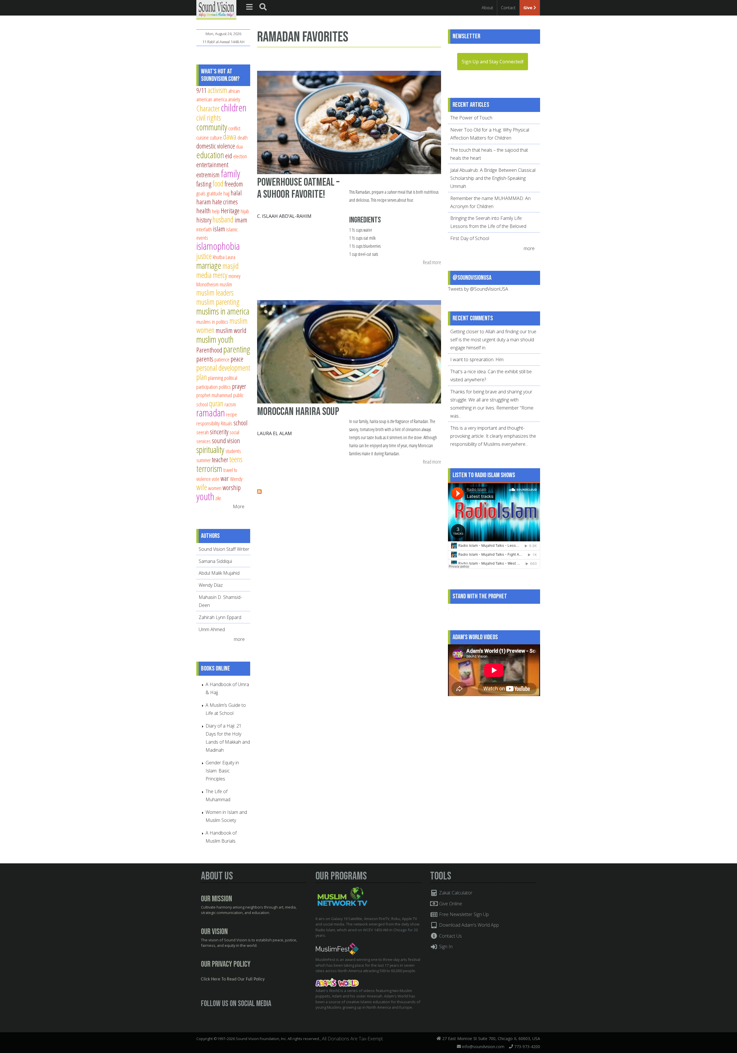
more (240, 639)
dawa (229, 136)
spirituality (210, 449)
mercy (220, 275)
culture (216, 137)
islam (219, 228)
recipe (231, 414)
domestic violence (215, 146)
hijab (245, 211)
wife (201, 487)
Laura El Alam (274, 433)
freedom (234, 183)
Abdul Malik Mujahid (219, 573)
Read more (432, 262)
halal (236, 192)
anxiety (234, 99)
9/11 (201, 90)
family (230, 173)
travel (228, 470)
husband (222, 219)
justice (204, 256)
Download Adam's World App (468, 925)
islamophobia (218, 246)
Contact (508, 7)
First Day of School (469, 238)
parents (204, 358)
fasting (203, 183)
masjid (231, 265)
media (204, 275)
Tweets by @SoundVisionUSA (478, 289)
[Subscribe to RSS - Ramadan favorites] (259, 492)
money (234, 276)
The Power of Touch (471, 118)
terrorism (209, 468)
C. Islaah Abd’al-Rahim (284, 216)
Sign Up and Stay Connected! (492, 61)
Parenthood (209, 350)
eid (228, 155)
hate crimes (225, 201)
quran (216, 403)
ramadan (210, 412)
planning (215, 378)
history (203, 219)
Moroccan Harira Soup (298, 411)
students (233, 451)
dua (239, 146)
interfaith (204, 229)
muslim (226, 284)
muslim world (231, 330)
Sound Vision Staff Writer (224, 549)
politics (225, 387)
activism (217, 90)
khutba (219, 257)
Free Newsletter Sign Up (463, 914)
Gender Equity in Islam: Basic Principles (222, 770)
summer (203, 460)
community (211, 127)
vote (215, 479)
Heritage (230, 210)
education (210, 155)
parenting (236, 349)
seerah (202, 432)
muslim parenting (218, 301)
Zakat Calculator (455, 893)
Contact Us (450, 936)
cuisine (202, 137)
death (243, 137)
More (238, 506)
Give (528, 7)
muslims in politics (212, 321)
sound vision (226, 440)
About (487, 7)
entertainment (212, 164)
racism (230, 404)
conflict (234, 128)
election (240, 156)
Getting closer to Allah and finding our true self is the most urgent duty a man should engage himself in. (493, 339)
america (220, 99)
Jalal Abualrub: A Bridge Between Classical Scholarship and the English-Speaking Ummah (492, 178)
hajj (226, 193)
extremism (208, 174)
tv (235, 470)
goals (201, 193)
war (225, 478)
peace (237, 358)
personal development (223, 367)
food (217, 183)
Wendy (236, 479)
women (214, 488)
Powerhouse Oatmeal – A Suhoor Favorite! (298, 188)
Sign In (445, 946)
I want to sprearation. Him (477, 359)
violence (203, 479)
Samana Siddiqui (215, 561)
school (240, 422)
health (203, 210)
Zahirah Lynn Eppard (220, 617)
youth (205, 496)
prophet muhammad (214, 395)
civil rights (208, 117)
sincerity (219, 431)
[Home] (216, 9)
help (216, 211)
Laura (230, 257)
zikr (218, 498)
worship (232, 487)
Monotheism (207, 284)
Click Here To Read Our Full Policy (233, 979)
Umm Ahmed (212, 629)
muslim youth (214, 339)
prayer (239, 386)
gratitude (214, 193)
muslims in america (222, 311)
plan (201, 377)
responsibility (208, 423)
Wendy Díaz (211, 585)
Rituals (226, 423)
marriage (208, 265)
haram (203, 201)
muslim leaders (214, 292)
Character (208, 108)
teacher (220, 459)
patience (221, 359)
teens (235, 459)
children (233, 107)
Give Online (450, 903)
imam (241, 219)
